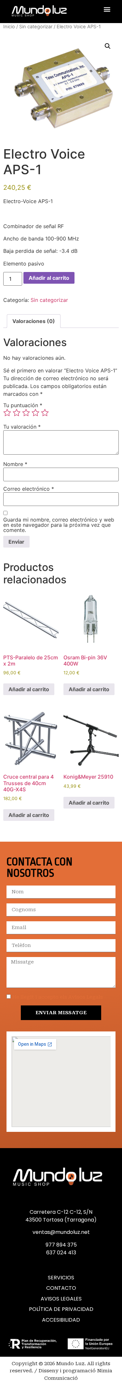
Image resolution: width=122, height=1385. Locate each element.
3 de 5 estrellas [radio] (26, 413)
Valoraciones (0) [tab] (33, 321)
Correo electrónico (28, 488)
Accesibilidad (61, 1320)
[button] (107, 9)
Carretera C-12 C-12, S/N (61, 1212)
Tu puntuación (22, 405)
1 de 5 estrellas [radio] (7, 413)
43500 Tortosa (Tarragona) (61, 1219)
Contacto (61, 1288)
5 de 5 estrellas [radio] (45, 413)
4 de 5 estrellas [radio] (35, 413)
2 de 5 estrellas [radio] (16, 413)
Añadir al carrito (49, 278)
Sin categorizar (35, 27)
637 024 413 (61, 1252)
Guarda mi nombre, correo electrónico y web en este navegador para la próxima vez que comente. (58, 525)
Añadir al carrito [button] (28, 689)
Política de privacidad (61, 1309)
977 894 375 (61, 1245)
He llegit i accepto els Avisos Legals (57, 997)
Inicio (9, 27)
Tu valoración (22, 426)
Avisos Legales (61, 1299)
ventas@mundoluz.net (61, 1232)
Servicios (61, 1277)
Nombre (15, 464)
